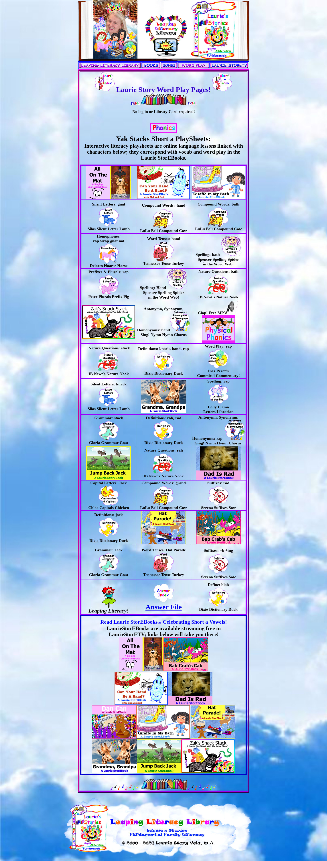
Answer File (163, 607)
